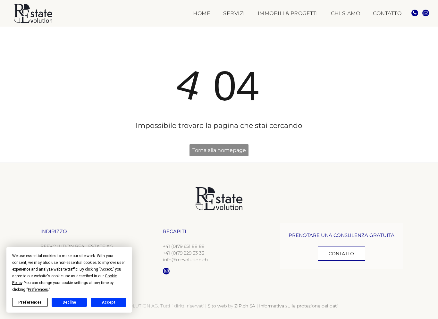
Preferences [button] (38, 289)
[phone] (414, 14)
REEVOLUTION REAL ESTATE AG (76, 246)
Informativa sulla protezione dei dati (298, 306)
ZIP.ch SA (244, 306)
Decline (69, 302)
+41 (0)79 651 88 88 (184, 246)
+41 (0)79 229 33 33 (183, 253)
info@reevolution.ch (185, 260)
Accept (108, 302)
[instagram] (166, 272)
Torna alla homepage (219, 150)
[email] (425, 14)
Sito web (217, 306)
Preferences (30, 302)
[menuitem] (195, 13)
